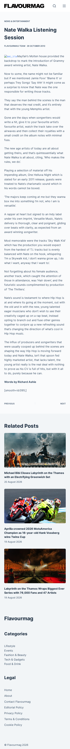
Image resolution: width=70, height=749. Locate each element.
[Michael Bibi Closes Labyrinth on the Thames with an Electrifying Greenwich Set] (35, 450)
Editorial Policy (14, 707)
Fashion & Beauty (15, 655)
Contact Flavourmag (17, 701)
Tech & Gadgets (14, 659)
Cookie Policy (13, 724)
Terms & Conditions (16, 719)
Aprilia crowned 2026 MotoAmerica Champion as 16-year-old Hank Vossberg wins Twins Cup (31, 533)
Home (8, 690)
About (8, 695)
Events (8, 650)
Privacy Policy (13, 713)
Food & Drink (12, 664)
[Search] (54, 6)
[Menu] (64, 5)
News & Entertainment (17, 21)
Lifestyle (9, 646)
